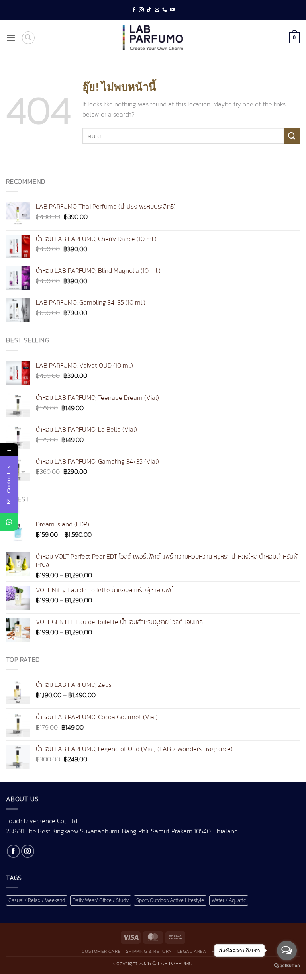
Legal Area (191, 951)
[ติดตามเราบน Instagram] (141, 10)
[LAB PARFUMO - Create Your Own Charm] (153, 38)
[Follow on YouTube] (172, 10)
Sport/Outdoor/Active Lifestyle (170, 900)
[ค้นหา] (28, 37)
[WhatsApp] (9, 522)
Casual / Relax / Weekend (36, 900)
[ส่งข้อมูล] (292, 135)
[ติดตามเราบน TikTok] (149, 10)
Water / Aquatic (229, 900)
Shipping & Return (149, 951)
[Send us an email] (157, 10)
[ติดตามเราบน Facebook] (133, 10)
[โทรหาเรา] (164, 10)
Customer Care (101, 951)
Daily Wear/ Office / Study (101, 900)
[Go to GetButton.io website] (287, 965)
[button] (11, 37)
